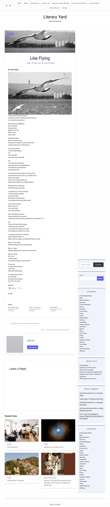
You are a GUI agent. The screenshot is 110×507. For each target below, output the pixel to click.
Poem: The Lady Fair (35, 307)
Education (82, 309)
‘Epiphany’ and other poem (54, 447)
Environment (83, 311)
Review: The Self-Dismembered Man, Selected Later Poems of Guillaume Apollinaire (57, 482)
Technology (83, 344)
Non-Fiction (83, 333)
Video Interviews (84, 349)
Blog (80, 298)
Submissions (35, 3)
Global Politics (83, 318)
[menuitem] (19, 3)
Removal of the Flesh (96, 399)
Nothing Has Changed (15, 480)
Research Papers (84, 340)
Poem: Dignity (54, 307)
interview (82, 320)
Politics (81, 338)
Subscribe (98, 265)
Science (81, 342)
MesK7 (58, 504)
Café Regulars (12, 447)
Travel (81, 346)
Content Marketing (85, 304)
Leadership (82, 322)
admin (29, 63)
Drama (81, 307)
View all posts (32, 347)
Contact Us (46, 3)
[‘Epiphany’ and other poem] (58, 430)
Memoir (81, 329)
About (26, 3)
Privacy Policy (94, 3)
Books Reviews (47, 477)
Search (81, 275)
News (81, 331)
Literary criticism (84, 324)
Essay (81, 313)
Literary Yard (55, 16)
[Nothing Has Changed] (22, 464)
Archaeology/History (85, 296)
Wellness (82, 351)
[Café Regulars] (22, 430)
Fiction (81, 316)
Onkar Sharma (55, 8)
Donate (64, 8)
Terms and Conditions (79, 3)
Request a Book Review (60, 3)
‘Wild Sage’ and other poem (87, 378)
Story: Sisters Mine (13, 307)
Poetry (10, 34)
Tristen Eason (83, 399)
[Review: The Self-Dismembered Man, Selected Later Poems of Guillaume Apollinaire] (58, 464)
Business (82, 302)
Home (19, 3)
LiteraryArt (82, 327)
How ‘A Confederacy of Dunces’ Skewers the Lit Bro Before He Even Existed (91, 416)
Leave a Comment (49, 63)
